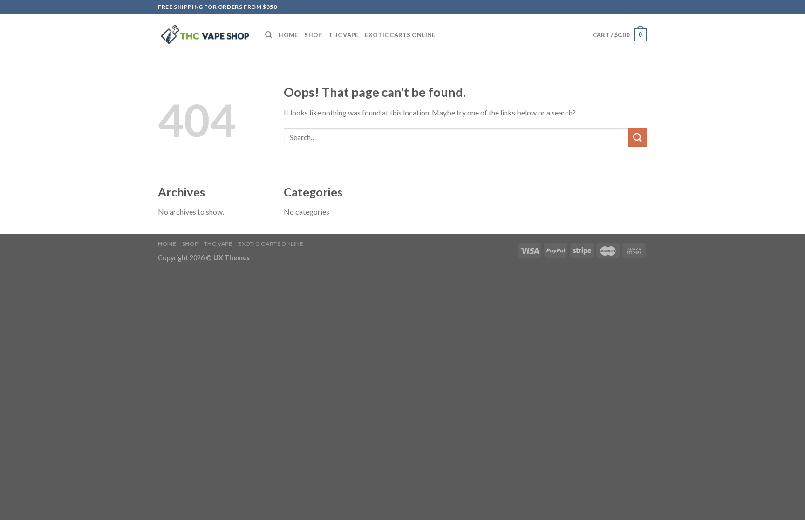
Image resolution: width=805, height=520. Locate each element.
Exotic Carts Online (400, 35)
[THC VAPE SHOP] (204, 35)
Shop (313, 35)
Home (288, 35)
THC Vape (343, 35)
